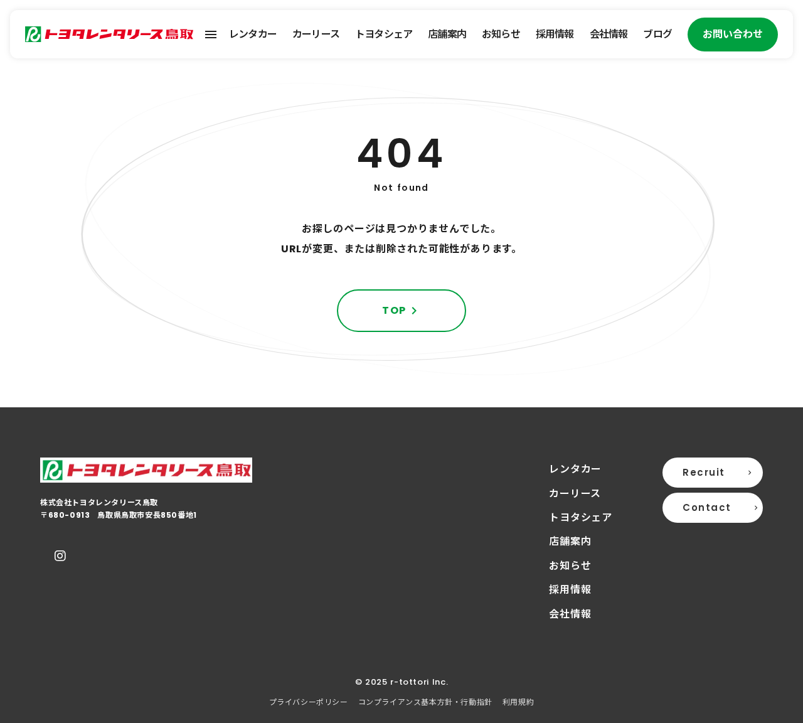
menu (210, 34)
